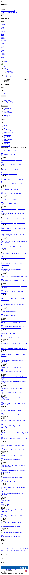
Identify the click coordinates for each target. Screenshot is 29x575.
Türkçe (2, 42)
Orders (14, 569)
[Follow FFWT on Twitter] (23, 569)
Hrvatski (3, 54)
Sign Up (6, 13)
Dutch (2, 26)
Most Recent (4, 105)
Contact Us (10, 568)
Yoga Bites (7, 548)
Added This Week (8, 101)
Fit (3, 548)
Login (2, 13)
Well (25, 550)
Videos (5, 67)
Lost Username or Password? (8, 11)
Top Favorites (7, 115)
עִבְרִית (2, 35)
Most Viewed (7, 111)
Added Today (7, 100)
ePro (2, 551)
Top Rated (6, 114)
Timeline (3, 96)
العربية (2, 34)
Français (3, 23)
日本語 (2, 37)
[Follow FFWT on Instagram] (26, 571)
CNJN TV (25, 548)
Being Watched (7, 108)
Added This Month (8, 103)
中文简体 (3, 38)
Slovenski (3, 57)
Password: (3, 9)
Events (20, 550)
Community (10, 72)
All (4, 90)
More (5, 68)
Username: (3, 7)
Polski (2, 50)
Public (5, 91)
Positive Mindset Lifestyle (7, 550)
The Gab (16, 550)
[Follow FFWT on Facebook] (21, 569)
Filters (2, 119)
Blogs (8, 69)
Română (3, 49)
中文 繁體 (3, 40)
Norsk (2, 44)
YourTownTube (7, 76)
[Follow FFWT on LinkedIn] (25, 569)
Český (2, 46)
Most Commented (8, 112)
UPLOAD (6, 81)
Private (5, 93)
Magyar (2, 51)
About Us (4, 568)
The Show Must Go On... (16, 548)
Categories (9, 71)
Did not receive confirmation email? (9, 12)
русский (3, 33)
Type (2, 87)
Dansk (2, 43)
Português (3, 30)
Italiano (2, 28)
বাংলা (2, 47)
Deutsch (3, 24)
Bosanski (3, 53)
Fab (23, 550)
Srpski (2, 56)
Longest (6, 116)
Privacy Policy (8, 569)
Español (3, 27)
